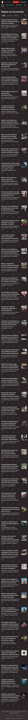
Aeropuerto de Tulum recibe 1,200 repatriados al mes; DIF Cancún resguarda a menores (10, 165)
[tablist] (10, 15)
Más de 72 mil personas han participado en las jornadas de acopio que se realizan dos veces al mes (10, 54)
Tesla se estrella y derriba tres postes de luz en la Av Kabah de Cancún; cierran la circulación (10, 552)
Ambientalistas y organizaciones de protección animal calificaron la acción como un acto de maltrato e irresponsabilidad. (10, 700)
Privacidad (19, 711)
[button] (2, 5)
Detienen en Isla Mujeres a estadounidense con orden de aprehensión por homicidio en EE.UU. (10, 208)
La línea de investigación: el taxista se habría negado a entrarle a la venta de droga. (10, 341)
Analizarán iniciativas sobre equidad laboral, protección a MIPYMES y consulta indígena (9, 437)
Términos (23, 711)
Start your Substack (10, 715)
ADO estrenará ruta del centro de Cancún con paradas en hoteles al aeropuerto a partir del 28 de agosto (10, 495)
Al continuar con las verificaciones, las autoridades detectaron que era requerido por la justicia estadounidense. (10, 212)
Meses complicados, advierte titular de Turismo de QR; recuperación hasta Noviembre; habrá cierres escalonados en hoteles (10, 265)
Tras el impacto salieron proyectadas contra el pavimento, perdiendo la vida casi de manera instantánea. (9, 140)
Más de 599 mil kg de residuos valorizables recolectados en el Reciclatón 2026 (8, 50)
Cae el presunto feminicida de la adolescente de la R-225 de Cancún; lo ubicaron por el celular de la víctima (10, 351)
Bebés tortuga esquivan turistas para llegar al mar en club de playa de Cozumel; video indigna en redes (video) (10, 595)
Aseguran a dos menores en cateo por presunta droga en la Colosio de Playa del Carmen (10, 322)
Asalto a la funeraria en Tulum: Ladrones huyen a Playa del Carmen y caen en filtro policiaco (10, 122)
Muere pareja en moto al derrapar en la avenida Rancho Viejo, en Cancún (9, 136)
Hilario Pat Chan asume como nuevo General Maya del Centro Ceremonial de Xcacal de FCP (10, 366)
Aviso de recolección (14, 713)
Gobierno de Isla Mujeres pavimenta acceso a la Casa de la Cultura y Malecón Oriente (10, 279)
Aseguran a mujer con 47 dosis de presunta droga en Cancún (10, 523)
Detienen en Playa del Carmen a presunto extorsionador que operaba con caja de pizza (10, 538)
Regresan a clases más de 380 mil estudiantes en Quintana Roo (9, 64)
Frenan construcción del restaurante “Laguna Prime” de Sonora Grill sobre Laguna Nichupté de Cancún (10, 409)
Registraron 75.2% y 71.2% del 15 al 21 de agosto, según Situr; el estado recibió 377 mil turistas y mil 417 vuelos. (10, 614)
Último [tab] (3, 15)
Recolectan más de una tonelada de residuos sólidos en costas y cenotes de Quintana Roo (10, 394)
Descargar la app (20, 715)
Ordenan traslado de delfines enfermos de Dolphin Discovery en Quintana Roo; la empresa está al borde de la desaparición (9, 681)
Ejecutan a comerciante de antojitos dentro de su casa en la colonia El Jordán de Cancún (9, 667)
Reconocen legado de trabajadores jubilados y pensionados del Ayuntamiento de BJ (9, 308)
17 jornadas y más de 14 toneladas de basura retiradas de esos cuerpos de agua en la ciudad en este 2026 (10, 427)
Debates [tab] (16, 15)
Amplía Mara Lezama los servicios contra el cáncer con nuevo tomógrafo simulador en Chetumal (9, 566)
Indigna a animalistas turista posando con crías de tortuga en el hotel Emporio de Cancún (10, 695)
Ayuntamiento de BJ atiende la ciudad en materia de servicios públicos (8, 107)
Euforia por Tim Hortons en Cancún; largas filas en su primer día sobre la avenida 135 (10, 150)
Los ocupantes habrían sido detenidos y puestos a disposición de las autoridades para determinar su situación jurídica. (10, 126)
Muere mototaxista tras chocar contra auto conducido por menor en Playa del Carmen (9, 179)
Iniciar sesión (23, 2)
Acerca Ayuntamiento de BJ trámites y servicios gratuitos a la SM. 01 (10, 222)
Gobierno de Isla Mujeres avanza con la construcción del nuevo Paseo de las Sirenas (10, 581)
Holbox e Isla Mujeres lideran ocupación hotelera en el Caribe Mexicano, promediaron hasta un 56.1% (10, 609)
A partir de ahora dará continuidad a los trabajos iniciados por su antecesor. (10, 370)
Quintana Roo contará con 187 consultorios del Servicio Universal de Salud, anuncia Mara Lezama (9, 452)
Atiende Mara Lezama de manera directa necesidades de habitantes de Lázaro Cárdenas (10, 294)
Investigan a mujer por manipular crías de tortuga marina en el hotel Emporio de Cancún (10, 624)
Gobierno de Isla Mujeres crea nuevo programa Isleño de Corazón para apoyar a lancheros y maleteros (10, 251)
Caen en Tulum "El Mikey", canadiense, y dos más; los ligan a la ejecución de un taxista (10, 337)
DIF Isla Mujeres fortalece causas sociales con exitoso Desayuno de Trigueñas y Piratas (10, 36)
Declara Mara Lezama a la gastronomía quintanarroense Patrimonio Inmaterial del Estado (9, 93)
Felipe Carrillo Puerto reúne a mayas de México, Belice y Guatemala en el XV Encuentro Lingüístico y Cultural (10, 193)
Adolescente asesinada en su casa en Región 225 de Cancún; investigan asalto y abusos (10, 380)
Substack (8, 718)
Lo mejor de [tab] (10, 15)
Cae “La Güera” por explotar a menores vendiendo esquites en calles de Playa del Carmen (10, 652)
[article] (14, 25)
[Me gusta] (2, 30)
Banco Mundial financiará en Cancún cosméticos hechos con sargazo (9, 638)
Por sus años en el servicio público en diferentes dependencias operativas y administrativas (10, 312)
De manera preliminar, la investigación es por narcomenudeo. (7, 327)
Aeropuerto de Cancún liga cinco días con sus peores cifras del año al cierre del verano (10, 480)
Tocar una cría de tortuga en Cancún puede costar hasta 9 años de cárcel (10, 509)
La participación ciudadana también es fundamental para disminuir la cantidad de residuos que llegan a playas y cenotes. (10, 398)
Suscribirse (16, 2)
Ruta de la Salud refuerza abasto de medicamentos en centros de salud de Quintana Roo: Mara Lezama (10, 21)
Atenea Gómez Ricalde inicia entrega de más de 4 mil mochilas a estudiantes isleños (10, 79)
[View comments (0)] (8, 30)
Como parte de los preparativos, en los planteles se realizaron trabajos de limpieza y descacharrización (10, 69)
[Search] (25, 15)
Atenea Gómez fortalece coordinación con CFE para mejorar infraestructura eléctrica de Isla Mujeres (9, 466)
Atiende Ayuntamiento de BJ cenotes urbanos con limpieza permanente (9, 423)
